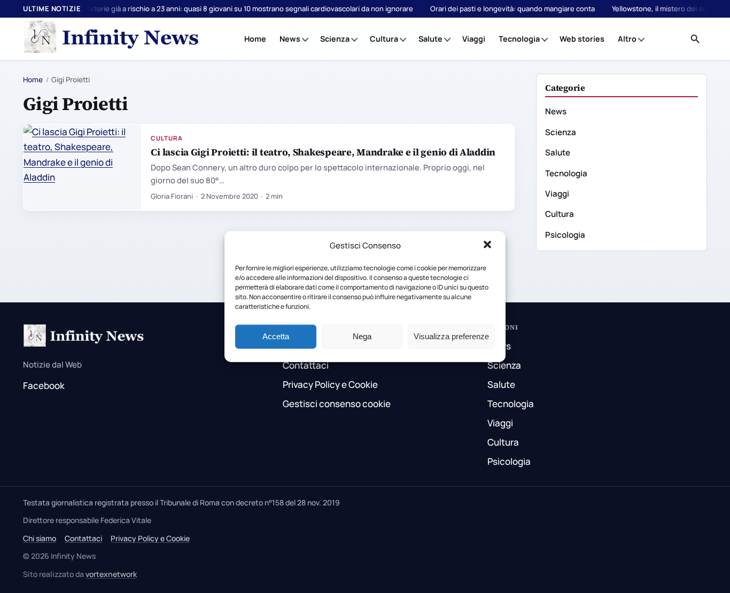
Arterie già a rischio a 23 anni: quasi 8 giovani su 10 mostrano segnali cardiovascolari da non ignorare (250, 8)
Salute (430, 39)
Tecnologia (519, 39)
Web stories (582, 39)
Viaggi (473, 39)
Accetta (275, 336)
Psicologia (565, 234)
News (289, 39)
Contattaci (306, 365)
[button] (488, 245)
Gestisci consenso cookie (337, 403)
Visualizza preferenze (451, 336)
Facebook (44, 385)
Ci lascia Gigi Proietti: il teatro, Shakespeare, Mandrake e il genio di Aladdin (323, 152)
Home (255, 39)
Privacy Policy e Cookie (330, 384)
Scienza (335, 39)
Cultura (384, 39)
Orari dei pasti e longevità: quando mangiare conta (512, 8)
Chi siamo (39, 538)
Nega (362, 336)
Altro (627, 39)
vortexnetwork (111, 574)
